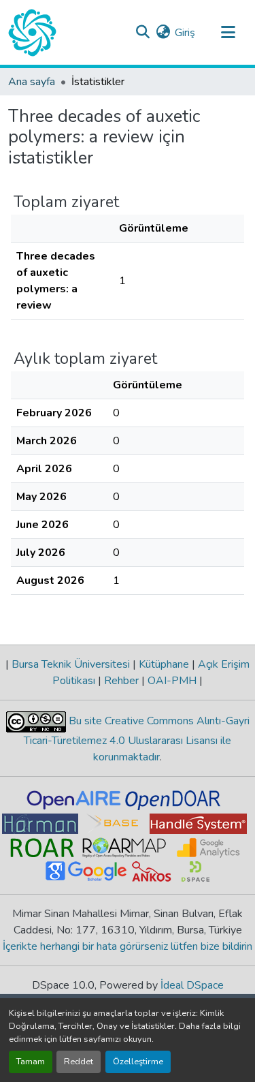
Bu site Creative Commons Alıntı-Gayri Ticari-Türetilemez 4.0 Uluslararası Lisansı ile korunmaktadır (137, 738)
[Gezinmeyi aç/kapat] (228, 33)
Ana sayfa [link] (31, 81)
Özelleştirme (138, 1061)
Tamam (30, 1061)
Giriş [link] (185, 32)
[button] (32, 33)
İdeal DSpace (192, 985)
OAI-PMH (172, 680)
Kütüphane (164, 664)
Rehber (121, 680)
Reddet (78, 1061)
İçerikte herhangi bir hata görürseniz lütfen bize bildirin (127, 946)
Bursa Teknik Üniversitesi (71, 664)
